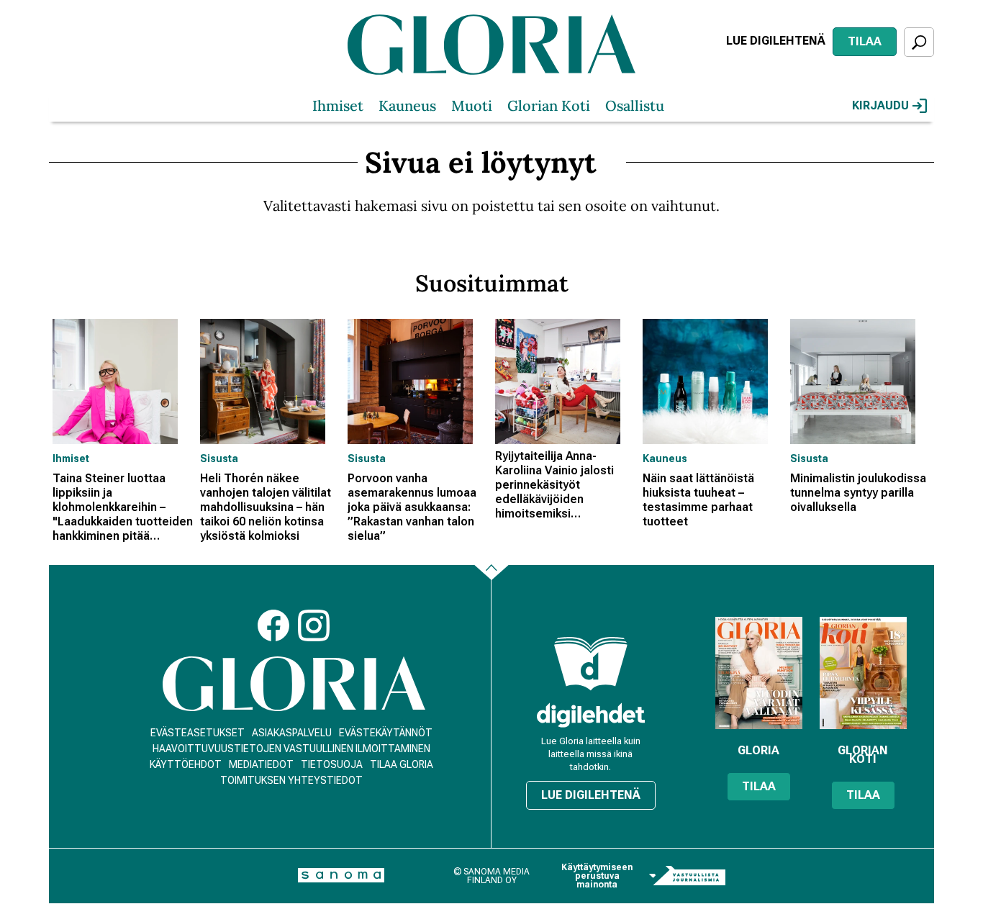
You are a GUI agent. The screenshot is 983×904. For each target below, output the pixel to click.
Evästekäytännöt (385, 732)
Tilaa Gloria (401, 764)
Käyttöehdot (186, 764)
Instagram (314, 625)
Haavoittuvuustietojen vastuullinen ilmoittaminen (291, 748)
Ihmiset (337, 105)
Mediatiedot (261, 764)
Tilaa (865, 41)
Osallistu (634, 105)
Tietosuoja (332, 764)
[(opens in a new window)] (591, 715)
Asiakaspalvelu (292, 732)
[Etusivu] (294, 684)
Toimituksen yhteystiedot (291, 780)
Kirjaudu (880, 105)
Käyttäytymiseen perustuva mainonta (597, 876)
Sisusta (219, 458)
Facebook (273, 625)
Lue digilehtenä (775, 41)
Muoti (471, 105)
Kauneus (407, 105)
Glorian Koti (548, 105)
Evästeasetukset (197, 732)
